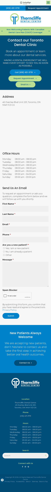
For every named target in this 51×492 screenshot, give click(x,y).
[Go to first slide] (49, 31)
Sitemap (35, 481)
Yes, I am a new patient (17, 248)
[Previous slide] (2, 31)
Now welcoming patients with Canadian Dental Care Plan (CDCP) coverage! (25, 31)
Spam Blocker (9, 290)
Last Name (8, 214)
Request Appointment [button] (38, 8)
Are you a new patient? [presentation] (15, 245)
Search (28, 481)
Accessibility (20, 481)
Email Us (25, 84)
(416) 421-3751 (13, 8)
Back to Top (43, 481)
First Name (8, 204)
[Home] (25, 18)
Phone (6, 234)
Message (7, 260)
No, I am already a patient (18, 252)
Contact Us (24, 363)
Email (6, 224)
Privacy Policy (9, 310)
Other (8, 255)
